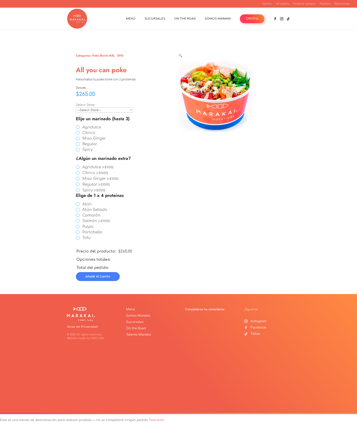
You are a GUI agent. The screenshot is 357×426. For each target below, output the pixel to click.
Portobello (92, 232)
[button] (180, 55)
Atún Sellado (94, 210)
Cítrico (88, 133)
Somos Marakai (138, 315)
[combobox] (104, 110)
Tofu (86, 238)
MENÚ (131, 18)
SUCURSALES (154, 18)
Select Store (85, 105)
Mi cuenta (282, 3)
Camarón (91, 215)
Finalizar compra (304, 3)
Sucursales (135, 322)
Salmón (96, 221)
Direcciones (342, 3)
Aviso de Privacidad (82, 326)
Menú (130, 309)
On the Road (136, 328)
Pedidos (324, 3)
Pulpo (88, 227)
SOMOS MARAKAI (218, 18)
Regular (89, 144)
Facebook (258, 327)
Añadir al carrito (97, 276)
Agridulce (91, 127)
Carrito (267, 3)
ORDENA (252, 18)
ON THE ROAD (185, 18)
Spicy (87, 149)
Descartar (157, 420)
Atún (87, 204)
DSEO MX (97, 338)
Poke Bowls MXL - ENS (107, 55)
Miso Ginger (94, 138)
